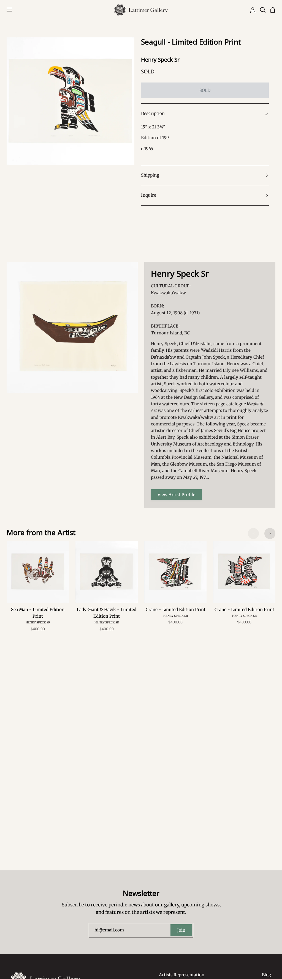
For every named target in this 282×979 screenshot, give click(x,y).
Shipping (150, 175)
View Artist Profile (176, 494)
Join (181, 930)
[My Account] (251, 10)
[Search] (260, 10)
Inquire (148, 195)
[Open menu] (6, 10)
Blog (266, 974)
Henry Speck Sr (160, 59)
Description (153, 113)
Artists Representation (181, 974)
